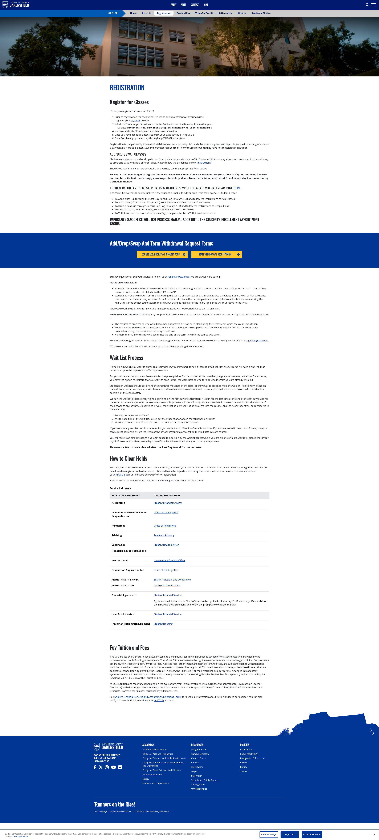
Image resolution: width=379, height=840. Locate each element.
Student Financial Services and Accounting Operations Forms (148, 696)
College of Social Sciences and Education (162, 770)
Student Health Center (166, 544)
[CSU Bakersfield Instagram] (108, 768)
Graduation (183, 13)
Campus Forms (198, 758)
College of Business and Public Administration (164, 758)
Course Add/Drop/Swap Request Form (161, 254)
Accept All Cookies (312, 834)
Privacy (243, 766)
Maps (194, 771)
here (236, 187)
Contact (195, 4)
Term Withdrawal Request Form (215, 254)
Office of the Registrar (166, 512)
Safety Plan (196, 775)
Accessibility (246, 749)
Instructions (204, 162)
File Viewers (197, 766)
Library (145, 778)
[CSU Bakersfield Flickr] (121, 768)
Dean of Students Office (167, 585)
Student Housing (163, 623)
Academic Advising (164, 535)
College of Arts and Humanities (157, 753)
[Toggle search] (367, 4)
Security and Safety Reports (205, 780)
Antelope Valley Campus (154, 749)
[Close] (374, 834)
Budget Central (198, 749)
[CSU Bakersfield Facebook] (96, 768)
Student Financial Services (168, 503)
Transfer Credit (204, 13)
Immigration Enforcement (252, 758)
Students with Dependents (155, 783)
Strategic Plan (198, 784)
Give (206, 4)
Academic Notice (261, 13)
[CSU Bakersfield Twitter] (102, 768)
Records (146, 13)
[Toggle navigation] (373, 5)
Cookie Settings (100, 811)
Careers (195, 762)
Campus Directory (200, 753)
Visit (183, 4)
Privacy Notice (21, 836)
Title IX (243, 771)
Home (133, 13)
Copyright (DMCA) (249, 753)
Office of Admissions (165, 525)
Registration (164, 13)
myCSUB (135, 120)
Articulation (226, 13)
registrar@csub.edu (179, 276)
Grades (242, 13)
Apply (173, 4)
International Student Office (169, 560)
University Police (199, 788)
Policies (243, 762)
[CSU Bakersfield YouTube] (114, 768)
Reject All (289, 834)
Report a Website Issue (120, 811)
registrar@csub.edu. (257, 340)
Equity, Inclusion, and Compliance (172, 579)
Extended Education (152, 774)
